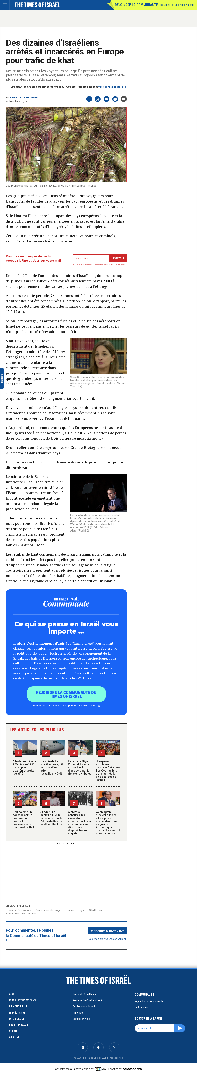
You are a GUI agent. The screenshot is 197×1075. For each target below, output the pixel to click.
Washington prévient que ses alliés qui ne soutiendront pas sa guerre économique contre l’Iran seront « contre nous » (108, 822)
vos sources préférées (112, 86)
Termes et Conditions (84, 994)
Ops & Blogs (17, 1018)
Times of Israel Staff (24, 97)
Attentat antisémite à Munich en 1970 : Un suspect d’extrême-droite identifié (24, 767)
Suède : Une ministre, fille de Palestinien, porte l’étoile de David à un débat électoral (51, 818)
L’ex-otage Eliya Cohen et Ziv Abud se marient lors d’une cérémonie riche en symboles (79, 767)
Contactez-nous (82, 1018)
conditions (111, 265)
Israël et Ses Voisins (20, 910)
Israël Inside (17, 1012)
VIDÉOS (13, 1031)
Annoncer (78, 1012)
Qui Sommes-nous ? (84, 1006)
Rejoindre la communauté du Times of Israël (66, 694)
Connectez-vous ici (115, 938)
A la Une (14, 1037)
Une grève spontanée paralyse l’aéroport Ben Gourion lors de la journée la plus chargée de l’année (108, 770)
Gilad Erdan (95, 910)
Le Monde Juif (18, 1006)
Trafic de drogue (75, 910)
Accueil (14, 994)
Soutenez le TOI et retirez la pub (177, 4)
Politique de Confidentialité (87, 1000)
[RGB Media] (101, 1069)
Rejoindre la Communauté (136, 5)
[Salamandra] (132, 1069)
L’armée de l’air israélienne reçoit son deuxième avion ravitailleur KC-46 (51, 767)
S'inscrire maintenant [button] (107, 931)
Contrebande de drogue (48, 910)
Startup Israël (18, 1024)
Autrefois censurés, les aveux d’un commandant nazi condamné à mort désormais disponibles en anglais (79, 822)
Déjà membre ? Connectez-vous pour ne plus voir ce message (66, 705)
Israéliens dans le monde (22, 913)
